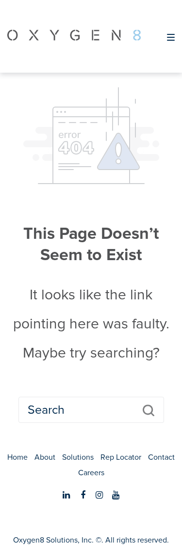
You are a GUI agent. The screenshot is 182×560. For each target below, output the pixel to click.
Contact (161, 457)
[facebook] (83, 495)
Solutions (78, 457)
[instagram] (99, 495)
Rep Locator (120, 457)
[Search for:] (91, 410)
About (44, 457)
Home (17, 457)
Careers (91, 473)
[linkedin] (66, 495)
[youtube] (116, 495)
